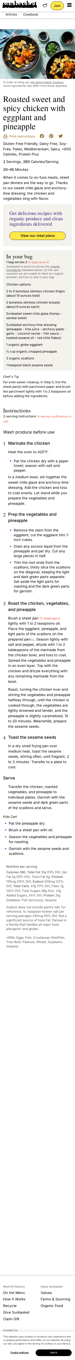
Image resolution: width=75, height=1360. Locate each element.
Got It (53, 1352)
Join (57, 6)
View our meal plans (37, 236)
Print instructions (22, 136)
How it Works (14, 1299)
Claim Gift (11, 1319)
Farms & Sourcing (55, 1299)
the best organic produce (47, 82)
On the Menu (14, 1293)
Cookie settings (19, 1352)
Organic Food (52, 1306)
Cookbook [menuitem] (30, 14)
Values (46, 1293)
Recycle (10, 1306)
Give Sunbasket (16, 1312)
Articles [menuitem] (11, 14)
